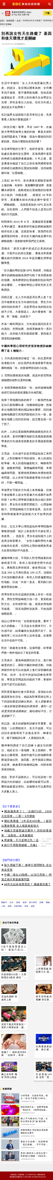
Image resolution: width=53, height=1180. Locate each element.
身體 (10, 906)
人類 (3, 906)
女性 (12, 902)
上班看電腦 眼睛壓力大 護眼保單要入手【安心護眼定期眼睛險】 (44, 970)
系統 (26, 906)
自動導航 (18, 906)
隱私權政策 (41, 1174)
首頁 (2, 20)
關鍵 (48, 902)
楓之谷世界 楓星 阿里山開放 (9, 1076)
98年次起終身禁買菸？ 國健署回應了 (27, 884)
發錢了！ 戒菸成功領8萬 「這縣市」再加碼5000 (13, 1054)
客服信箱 (13, 1174)
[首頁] (26, 4)
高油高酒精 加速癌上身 (9, 998)
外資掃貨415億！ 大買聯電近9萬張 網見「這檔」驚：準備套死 (13, 976)
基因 (24, 902)
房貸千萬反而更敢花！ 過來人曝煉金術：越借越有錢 (13, 1026)
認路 (33, 906)
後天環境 (33, 902)
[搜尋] (49, 6)
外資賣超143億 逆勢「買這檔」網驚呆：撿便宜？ (44, 1076)
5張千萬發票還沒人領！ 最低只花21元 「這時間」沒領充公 (13, 948)
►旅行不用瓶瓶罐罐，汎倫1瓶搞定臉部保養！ (20, 845)
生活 (19, 20)
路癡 (18, 902)
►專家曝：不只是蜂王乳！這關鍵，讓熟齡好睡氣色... (21, 840)
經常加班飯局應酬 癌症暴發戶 (44, 998)
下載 (47, 13)
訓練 (41, 902)
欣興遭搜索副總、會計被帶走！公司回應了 (44, 1048)
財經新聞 (10, 20)
